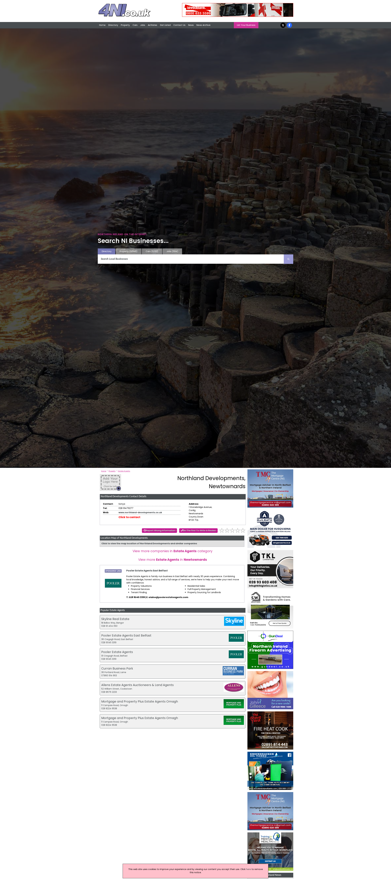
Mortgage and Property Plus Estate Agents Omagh (139, 701)
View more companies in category (172, 551)
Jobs (142, 25)
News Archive (203, 25)
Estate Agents (124, 471)
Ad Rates (152, 25)
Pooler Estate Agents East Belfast (147, 570)
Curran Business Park (117, 668)
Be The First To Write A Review (199, 530)
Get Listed (165, 25)
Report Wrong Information (160, 530)
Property (125, 25)
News (191, 25)
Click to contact (129, 517)
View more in (172, 559)
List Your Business (246, 25)
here (248, 869)
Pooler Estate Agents (117, 652)
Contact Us (179, 25)
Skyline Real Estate (115, 619)
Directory (113, 25)
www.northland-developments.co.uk (140, 512)
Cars (135, 25)
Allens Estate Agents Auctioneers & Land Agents (137, 685)
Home (102, 25)
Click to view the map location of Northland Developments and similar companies (149, 543)
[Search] (288, 259)
